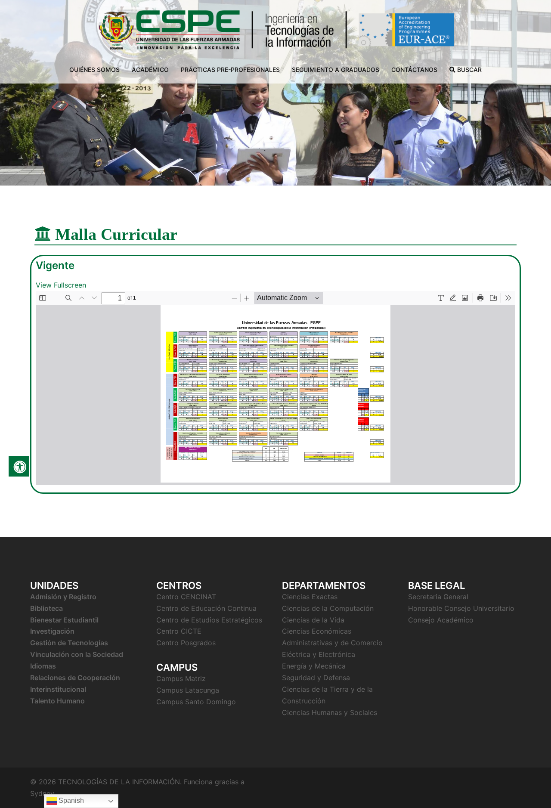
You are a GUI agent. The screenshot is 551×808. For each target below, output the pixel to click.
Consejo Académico (441, 620)
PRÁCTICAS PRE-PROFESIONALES (230, 69)
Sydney (42, 793)
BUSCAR (468, 69)
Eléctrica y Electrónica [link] (318, 654)
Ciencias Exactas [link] (311, 596)
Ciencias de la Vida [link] (313, 620)
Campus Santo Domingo (196, 701)
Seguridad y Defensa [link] (316, 677)
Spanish (70, 800)
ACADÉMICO (150, 69)
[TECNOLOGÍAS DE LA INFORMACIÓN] (275, 32)
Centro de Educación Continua (206, 608)
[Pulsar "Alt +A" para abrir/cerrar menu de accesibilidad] (19, 466)
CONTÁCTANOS (414, 69)
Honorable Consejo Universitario (461, 608)
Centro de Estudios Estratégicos (209, 620)
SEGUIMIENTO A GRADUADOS (335, 69)
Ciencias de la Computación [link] (328, 608)
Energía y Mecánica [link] (314, 666)
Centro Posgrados (186, 642)
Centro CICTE (178, 631)
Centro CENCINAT (186, 596)
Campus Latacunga (187, 690)
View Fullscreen (61, 285)
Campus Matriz (181, 678)
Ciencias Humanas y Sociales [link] (329, 712)
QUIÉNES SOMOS (94, 69)
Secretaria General (438, 596)
